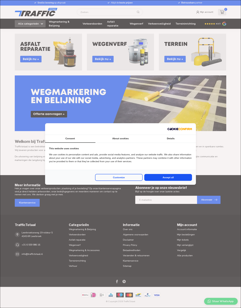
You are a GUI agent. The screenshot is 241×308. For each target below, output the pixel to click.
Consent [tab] (70, 138)
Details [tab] (171, 138)
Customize (119, 177)
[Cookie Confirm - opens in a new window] (179, 129)
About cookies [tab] (120, 138)
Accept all (168, 177)
